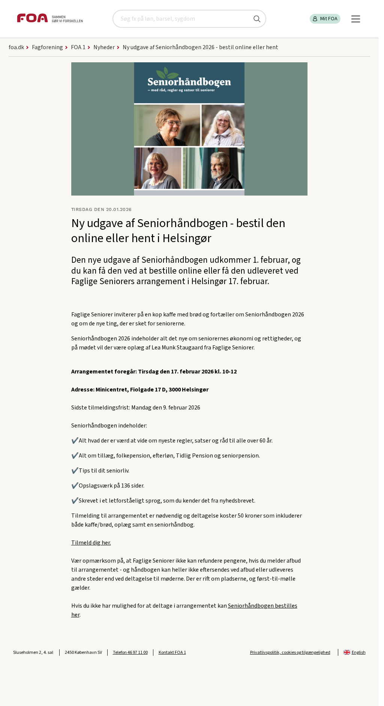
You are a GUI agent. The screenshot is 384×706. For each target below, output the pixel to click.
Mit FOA (329, 19)
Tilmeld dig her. (91, 543)
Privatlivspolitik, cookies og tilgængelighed (290, 652)
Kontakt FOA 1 (172, 652)
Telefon (130, 652)
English (359, 652)
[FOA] (50, 19)
